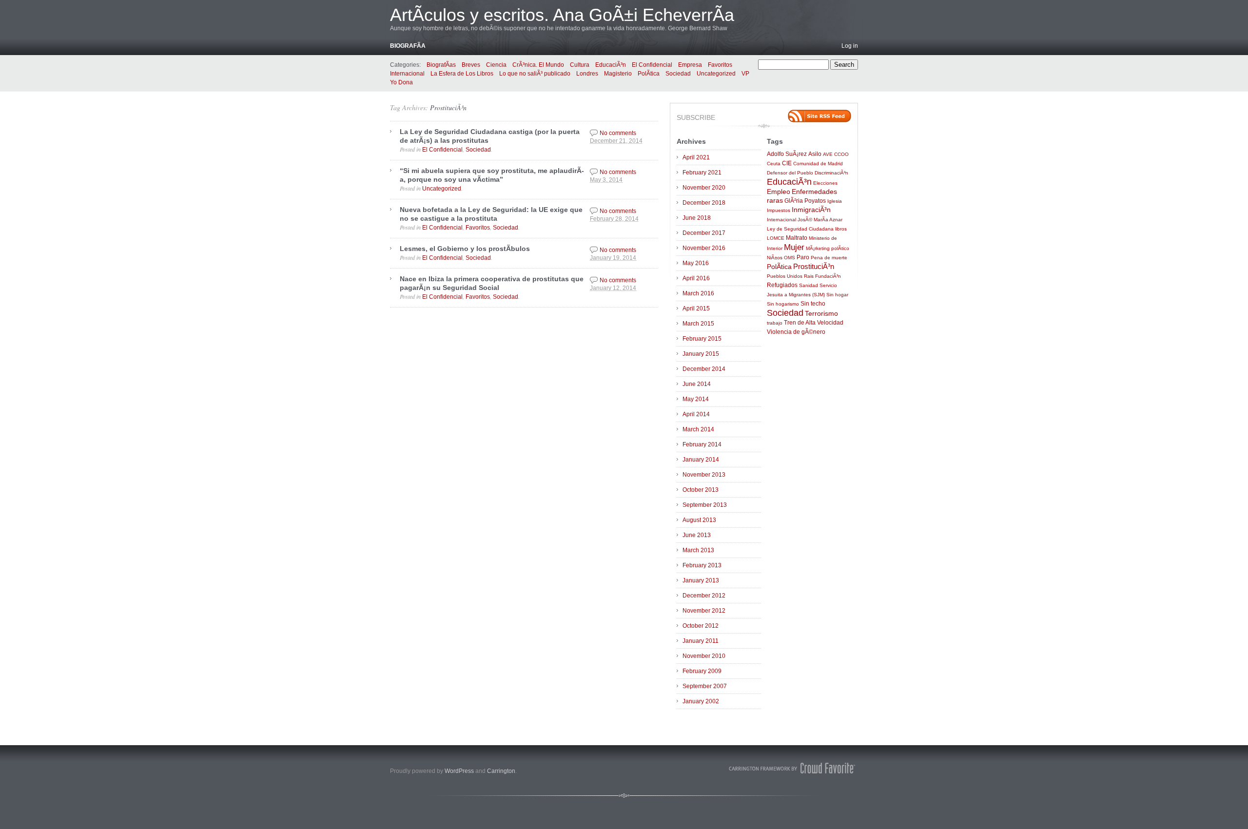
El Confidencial (652, 64)
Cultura (579, 64)
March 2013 (698, 550)
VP (745, 73)
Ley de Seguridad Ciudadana (800, 228)
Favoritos (720, 64)
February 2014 (702, 444)
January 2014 (700, 459)
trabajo (774, 323)
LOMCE (775, 238)
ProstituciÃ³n (448, 107)
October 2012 (700, 625)
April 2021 (696, 157)
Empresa (690, 64)
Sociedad (678, 73)
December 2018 (703, 202)
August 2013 (699, 520)
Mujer (794, 247)
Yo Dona (401, 82)
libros (841, 228)
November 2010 (703, 656)
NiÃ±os (774, 257)
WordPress (459, 771)
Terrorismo (821, 313)
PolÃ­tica (649, 73)
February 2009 (702, 671)
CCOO (841, 154)
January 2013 (700, 580)
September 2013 (704, 504)
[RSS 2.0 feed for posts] (819, 116)
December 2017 (703, 233)
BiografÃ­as (441, 64)
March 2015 (698, 323)
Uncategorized (716, 73)
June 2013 (696, 535)
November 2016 (703, 248)
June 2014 (696, 384)
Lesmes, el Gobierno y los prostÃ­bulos (465, 248)
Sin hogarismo (783, 304)
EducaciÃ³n (610, 64)
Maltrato (796, 237)
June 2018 (696, 217)
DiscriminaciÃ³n (831, 172)
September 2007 (704, 686)
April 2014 (696, 414)
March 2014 (698, 429)
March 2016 (698, 293)
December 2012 (703, 595)
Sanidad (808, 285)
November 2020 (703, 187)
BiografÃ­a (408, 45)
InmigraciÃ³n (811, 209)
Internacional (407, 73)
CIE (787, 163)
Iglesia (834, 201)
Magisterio (618, 73)
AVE (828, 154)
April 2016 (696, 278)
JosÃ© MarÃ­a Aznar (820, 219)
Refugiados (782, 285)
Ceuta (773, 163)
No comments (618, 133)
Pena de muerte (829, 257)
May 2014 (695, 399)
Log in (849, 45)
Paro (803, 257)
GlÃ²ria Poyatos (805, 200)
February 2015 (702, 338)
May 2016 (695, 263)
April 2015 (696, 308)
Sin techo (812, 303)
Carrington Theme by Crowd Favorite (792, 768)
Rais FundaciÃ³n (822, 276)
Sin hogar (837, 294)
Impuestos (778, 210)
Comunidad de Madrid (818, 163)
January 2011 (700, 640)
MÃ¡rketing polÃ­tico (827, 248)
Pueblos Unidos (784, 276)
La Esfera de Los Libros (461, 73)
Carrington (501, 771)
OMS (789, 257)
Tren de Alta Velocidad (813, 322)
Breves (471, 64)
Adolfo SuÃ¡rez (787, 154)
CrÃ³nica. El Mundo (538, 64)
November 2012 (703, 610)
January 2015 (700, 353)
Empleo (778, 191)
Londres (587, 73)
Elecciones (825, 183)
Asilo (814, 154)
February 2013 (702, 565)
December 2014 (703, 369)
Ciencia (496, 64)
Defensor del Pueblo (790, 172)
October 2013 (700, 489)
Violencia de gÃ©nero (796, 331)
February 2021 (702, 172)
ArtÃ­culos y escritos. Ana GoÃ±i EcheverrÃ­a (562, 15)
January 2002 (700, 701)
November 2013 (703, 474)
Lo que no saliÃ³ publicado (534, 73)
